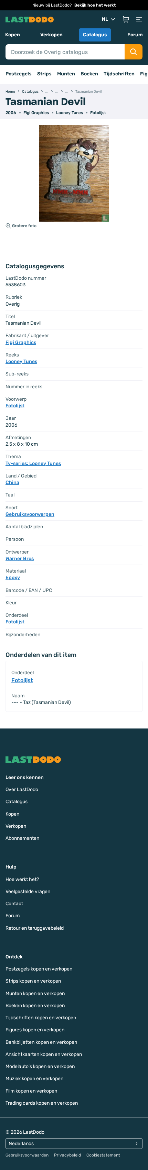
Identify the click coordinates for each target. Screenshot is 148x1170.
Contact (14, 904)
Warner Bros (20, 558)
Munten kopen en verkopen (35, 993)
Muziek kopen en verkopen (34, 1078)
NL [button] (105, 19)
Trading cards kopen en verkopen (42, 1103)
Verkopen (51, 35)
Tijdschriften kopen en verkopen (41, 1018)
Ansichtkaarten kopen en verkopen (44, 1054)
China (12, 482)
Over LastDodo (22, 789)
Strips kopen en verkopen (33, 981)
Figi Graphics (36, 112)
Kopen (12, 35)
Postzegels (19, 74)
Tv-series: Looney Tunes (33, 463)
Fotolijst (98, 112)
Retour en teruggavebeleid (35, 928)
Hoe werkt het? (22, 879)
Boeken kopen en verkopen (35, 1006)
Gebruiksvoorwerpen (30, 514)
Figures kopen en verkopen (35, 1030)
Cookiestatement (103, 1155)
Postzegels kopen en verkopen (39, 969)
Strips (44, 74)
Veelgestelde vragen (28, 891)
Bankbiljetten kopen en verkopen (41, 1042)
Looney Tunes (69, 112)
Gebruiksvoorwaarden (27, 1155)
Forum (135, 35)
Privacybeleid (67, 1155)
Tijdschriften (119, 74)
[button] (126, 19)
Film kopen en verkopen (31, 1091)
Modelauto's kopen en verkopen (40, 1066)
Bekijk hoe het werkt (95, 5)
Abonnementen (22, 838)
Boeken (89, 74)
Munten (66, 74)
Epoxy (13, 578)
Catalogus (95, 35)
